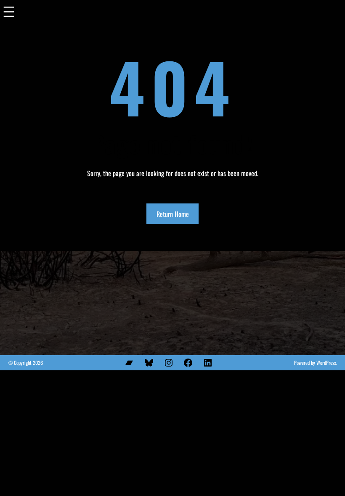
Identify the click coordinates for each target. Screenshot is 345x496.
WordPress (326, 362)
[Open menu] (9, 13)
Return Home (173, 214)
